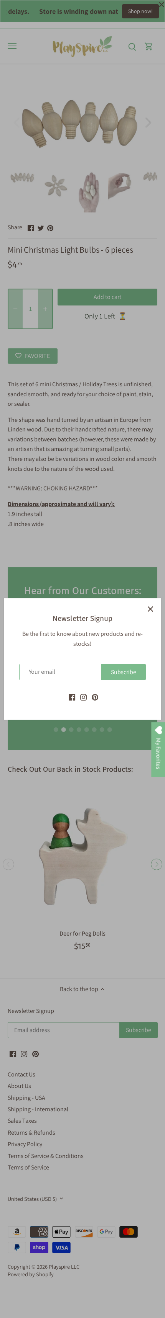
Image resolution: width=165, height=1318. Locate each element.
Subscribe (123, 672)
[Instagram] (83, 696)
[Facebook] (72, 696)
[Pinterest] (95, 696)
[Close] (150, 609)
